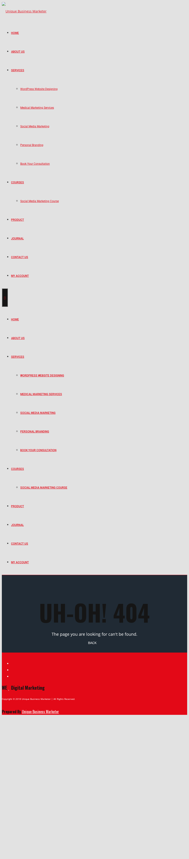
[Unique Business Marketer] (24, 11)
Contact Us (19, 257)
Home (15, 33)
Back (92, 643)
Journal (17, 238)
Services (17, 70)
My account (20, 275)
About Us (18, 51)
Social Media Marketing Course (39, 201)
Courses (17, 182)
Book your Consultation (35, 163)
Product (17, 219)
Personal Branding (31, 145)
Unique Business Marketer (40, 711)
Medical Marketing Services (37, 107)
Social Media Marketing (34, 126)
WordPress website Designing (39, 89)
